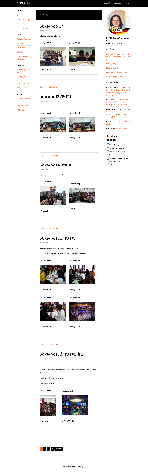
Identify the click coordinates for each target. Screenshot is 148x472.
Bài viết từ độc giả (23, 20)
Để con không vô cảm (114, 77)
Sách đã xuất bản (23, 84)
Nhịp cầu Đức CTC (24, 106)
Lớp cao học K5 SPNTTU (55, 96)
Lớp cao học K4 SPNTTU (55, 164)
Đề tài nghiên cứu (23, 88)
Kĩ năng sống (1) (112, 68)
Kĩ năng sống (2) (112, 64)
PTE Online (21, 110)
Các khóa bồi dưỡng (24, 43)
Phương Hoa (23, 3)
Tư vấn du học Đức (24, 39)
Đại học (19, 52)
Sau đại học (54, 87)
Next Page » (59, 449)
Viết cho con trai (23, 28)
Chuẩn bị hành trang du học (116, 72)
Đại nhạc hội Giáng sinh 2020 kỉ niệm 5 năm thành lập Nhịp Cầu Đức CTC (118, 56)
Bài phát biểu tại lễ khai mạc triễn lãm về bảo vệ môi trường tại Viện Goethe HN (118, 102)
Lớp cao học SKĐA (51, 26)
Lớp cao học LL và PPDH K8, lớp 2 (61, 354)
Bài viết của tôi (22, 15)
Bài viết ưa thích (23, 24)
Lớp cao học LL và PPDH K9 (57, 238)
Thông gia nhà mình (123, 128)
